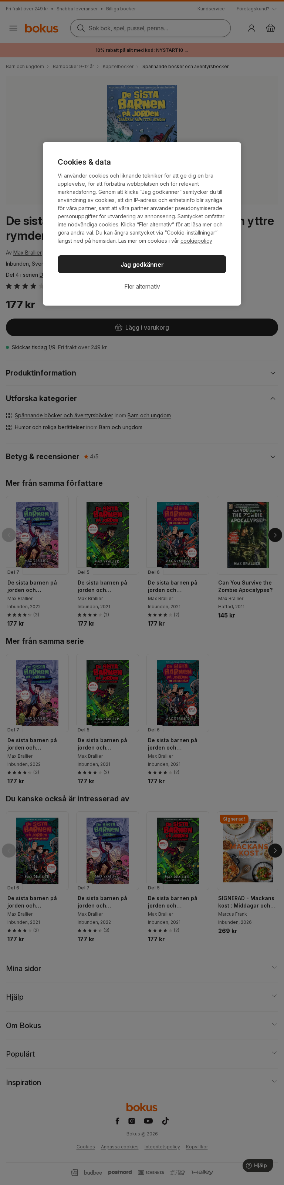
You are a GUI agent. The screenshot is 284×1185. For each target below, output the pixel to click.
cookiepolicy (196, 241)
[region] (142, 224)
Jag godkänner (142, 264)
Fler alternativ (142, 286)
